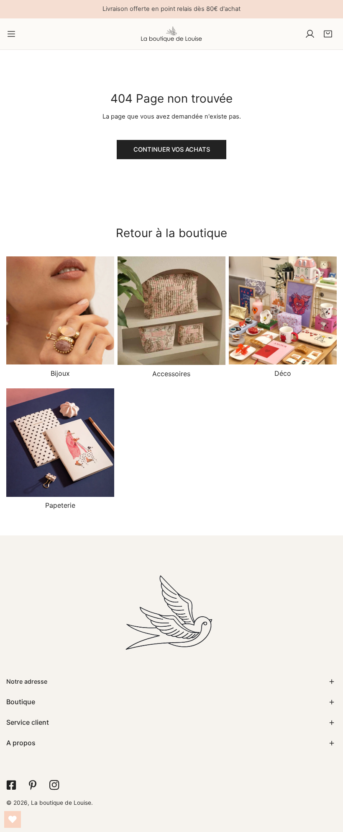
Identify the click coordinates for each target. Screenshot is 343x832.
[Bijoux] (60, 310)
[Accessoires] (171, 310)
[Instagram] (54, 785)
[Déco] (283, 310)
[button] (328, 34)
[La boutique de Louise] (171, 34)
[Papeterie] (60, 442)
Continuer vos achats (171, 149)
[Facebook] (11, 785)
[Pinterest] (32, 785)
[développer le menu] (11, 33)
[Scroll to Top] (328, 788)
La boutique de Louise (61, 802)
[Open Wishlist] (12, 819)
